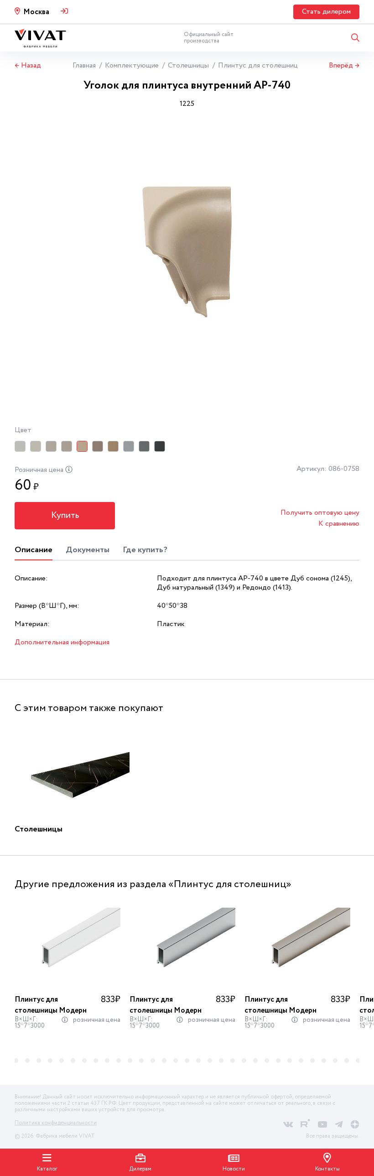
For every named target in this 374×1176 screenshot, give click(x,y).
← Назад (28, 65)
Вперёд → (344, 65)
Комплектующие (132, 65)
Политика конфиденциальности (56, 1123)
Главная (84, 65)
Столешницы (188, 65)
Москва (36, 12)
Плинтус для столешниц (258, 65)
